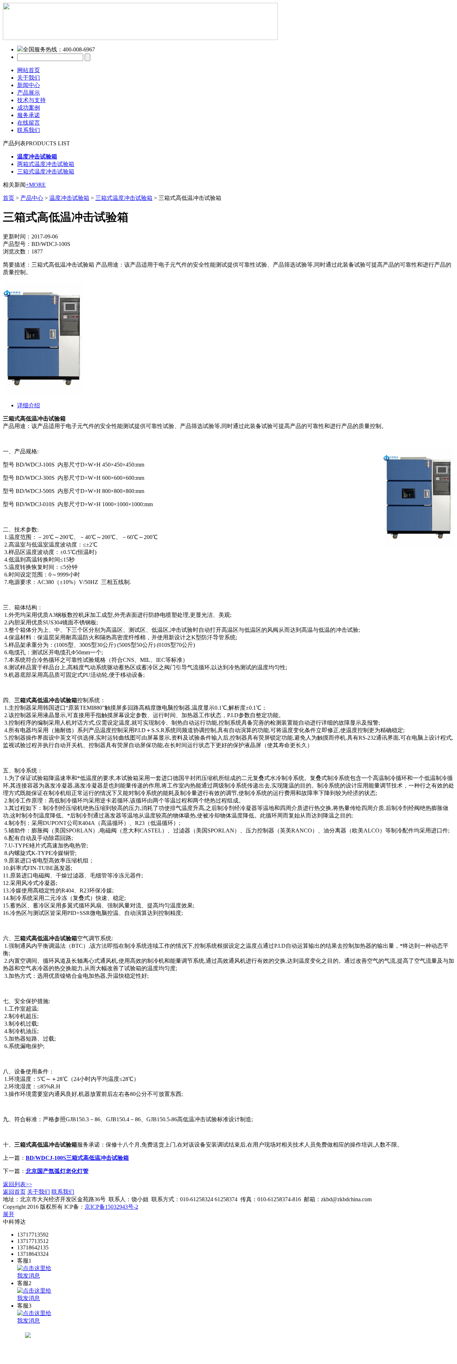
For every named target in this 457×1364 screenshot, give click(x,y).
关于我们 (28, 78)
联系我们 (28, 130)
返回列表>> (17, 1184)
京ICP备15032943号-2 (111, 1207)
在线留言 (28, 123)
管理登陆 (87, 1192)
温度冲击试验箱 (69, 198)
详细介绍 (28, 405)
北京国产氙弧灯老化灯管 (57, 1171)
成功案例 (28, 108)
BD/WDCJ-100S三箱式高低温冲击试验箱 (77, 1158)
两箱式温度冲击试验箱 (45, 164)
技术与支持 (31, 100)
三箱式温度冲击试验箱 (45, 171)
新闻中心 (28, 85)
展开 (8, 1214)
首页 (8, 198)
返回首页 (14, 1192)
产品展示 (28, 93)
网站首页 (28, 70)
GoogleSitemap (157, 1207)
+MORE (36, 185)
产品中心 (31, 198)
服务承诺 (28, 115)
